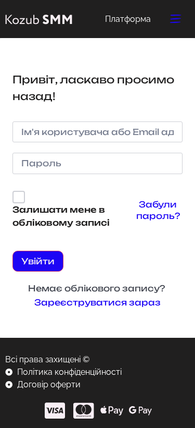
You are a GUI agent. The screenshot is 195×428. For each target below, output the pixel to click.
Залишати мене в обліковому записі (61, 216)
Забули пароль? (158, 210)
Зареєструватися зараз (97, 302)
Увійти (38, 261)
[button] (175, 19)
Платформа (128, 19)
